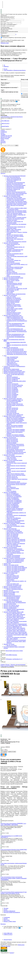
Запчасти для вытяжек (9, 594)
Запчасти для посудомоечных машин (13, 460)
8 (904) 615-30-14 (5, 123)
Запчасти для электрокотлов (11, 347)
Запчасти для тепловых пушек (11, 591)
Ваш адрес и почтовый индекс (9, 24)
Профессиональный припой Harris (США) (14, 371)
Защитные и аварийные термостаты (13, 370)
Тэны (5, 355)
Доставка (6, 908)
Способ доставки (5, 27)
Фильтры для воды (8, 590)
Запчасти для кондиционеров (11, 606)
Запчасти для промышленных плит (13, 315)
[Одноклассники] (3, 755)
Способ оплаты (4, 30)
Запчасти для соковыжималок (11, 599)
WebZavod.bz (21, 944)
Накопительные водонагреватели (12, 595)
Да (4, 65)
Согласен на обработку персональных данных (14, 37)
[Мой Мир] (6, 755)
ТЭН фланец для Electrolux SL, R (13, 659)
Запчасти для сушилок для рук (11, 605)
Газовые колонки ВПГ (9, 593)
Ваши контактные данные (8, 17)
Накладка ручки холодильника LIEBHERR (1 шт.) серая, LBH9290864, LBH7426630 (13, 824)
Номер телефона (5, 19)
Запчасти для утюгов (9, 644)
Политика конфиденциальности (12, 912)
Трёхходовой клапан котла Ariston (14, 650)
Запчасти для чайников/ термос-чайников (14, 523)
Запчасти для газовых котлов (11, 565)
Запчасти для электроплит (10, 295)
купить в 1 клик (12, 751)
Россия (5, 69)
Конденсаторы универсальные (11, 369)
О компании (7, 917)
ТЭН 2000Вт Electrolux (11, 654)
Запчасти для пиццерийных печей (12, 586)
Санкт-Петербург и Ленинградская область (15, 70)
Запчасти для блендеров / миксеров (13, 398)
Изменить (6, 66)
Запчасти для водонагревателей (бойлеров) (15, 175)
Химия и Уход (7, 563)
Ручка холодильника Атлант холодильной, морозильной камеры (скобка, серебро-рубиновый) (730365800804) (14, 878)
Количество (4, 33)
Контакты (3, 924)
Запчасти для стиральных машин (12, 196)
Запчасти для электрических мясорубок (14, 373)
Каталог (6, 918)
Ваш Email (4, 21)
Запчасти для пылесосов (10, 437)
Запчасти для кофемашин (10, 492)
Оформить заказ (5, 36)
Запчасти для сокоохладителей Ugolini (13, 277)
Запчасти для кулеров (9, 455)
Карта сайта (7, 920)
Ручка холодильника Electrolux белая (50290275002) (14, 849)
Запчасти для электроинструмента (12, 587)
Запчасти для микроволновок (11, 279)
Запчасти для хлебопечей (10, 528)
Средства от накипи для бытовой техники (14, 558)
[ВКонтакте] (1, 755)
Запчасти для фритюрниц (10, 607)
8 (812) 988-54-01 (5, 120)
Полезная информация (9, 911)
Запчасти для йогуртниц (10, 603)
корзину (12, 952)
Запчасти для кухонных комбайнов (12, 416)
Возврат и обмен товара (10, 921)
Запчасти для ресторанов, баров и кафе (13, 612)
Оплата (5, 909)
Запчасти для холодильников (11, 243)
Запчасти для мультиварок (10, 547)
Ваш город (4, 23)
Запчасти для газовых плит (10, 573)
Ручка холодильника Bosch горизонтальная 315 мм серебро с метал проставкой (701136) (14, 892)
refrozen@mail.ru (5, 126)
